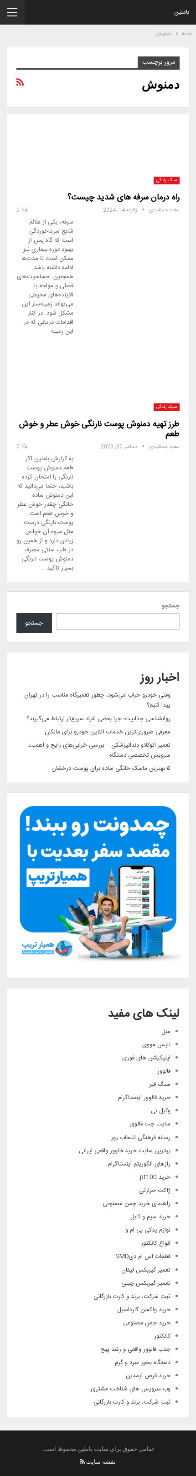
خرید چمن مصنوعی (146, 1323)
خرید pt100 (155, 1177)
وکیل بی (160, 1111)
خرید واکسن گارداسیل (143, 1310)
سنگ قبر (160, 1084)
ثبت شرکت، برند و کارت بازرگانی (131, 1297)
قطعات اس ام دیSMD (142, 1257)
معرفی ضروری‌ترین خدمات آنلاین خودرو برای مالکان (107, 732)
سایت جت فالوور (149, 1124)
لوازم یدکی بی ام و (147, 1230)
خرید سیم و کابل (150, 1217)
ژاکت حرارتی (154, 1191)
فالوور (163, 1071)
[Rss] (82, 1461)
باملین (181, 12)
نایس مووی (156, 1045)
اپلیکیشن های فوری (146, 1058)
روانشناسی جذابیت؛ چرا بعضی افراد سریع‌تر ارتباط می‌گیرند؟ (98, 719)
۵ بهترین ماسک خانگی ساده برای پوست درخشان (111, 768)
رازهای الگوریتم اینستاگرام (139, 1164)
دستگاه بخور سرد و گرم (142, 1363)
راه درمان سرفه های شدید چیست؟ (123, 197)
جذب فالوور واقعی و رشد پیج (135, 1349)
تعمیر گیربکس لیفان (145, 1270)
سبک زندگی (166, 180)
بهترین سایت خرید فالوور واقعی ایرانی (124, 1151)
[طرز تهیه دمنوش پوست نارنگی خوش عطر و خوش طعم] (132, 380)
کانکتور (162, 1336)
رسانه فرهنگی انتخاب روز (140, 1138)
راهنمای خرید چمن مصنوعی (136, 1204)
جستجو (171, 606)
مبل (165, 1032)
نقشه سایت (101, 1461)
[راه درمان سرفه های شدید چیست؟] (132, 153)
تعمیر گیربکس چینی (145, 1283)
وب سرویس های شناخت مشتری (130, 1389)
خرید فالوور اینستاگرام (144, 1098)
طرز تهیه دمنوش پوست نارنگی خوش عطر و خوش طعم (99, 429)
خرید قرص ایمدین (148, 1376)
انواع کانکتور (155, 1243)
